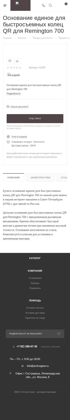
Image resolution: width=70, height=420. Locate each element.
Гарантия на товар (35, 318)
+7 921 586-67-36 (27, 346)
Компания (35, 270)
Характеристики (40, 177)
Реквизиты (35, 288)
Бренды (35, 283)
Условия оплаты (35, 307)
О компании (35, 278)
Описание (13, 177)
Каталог (35, 258)
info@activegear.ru (38, 365)
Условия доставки (35, 312)
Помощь (35, 300)
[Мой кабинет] (57, 5)
